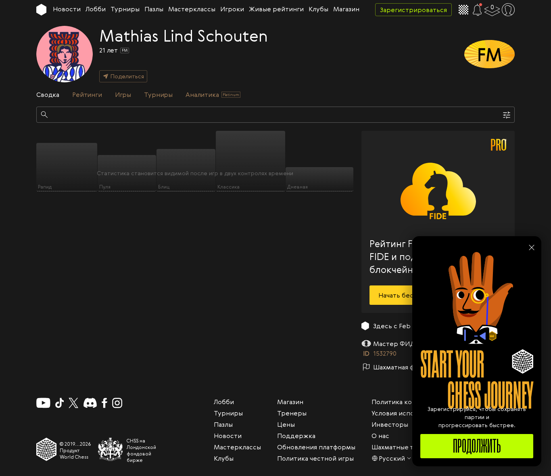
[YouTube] (43, 403)
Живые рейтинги (276, 9)
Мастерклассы (191, 9)
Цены (286, 424)
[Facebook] (105, 403)
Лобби (96, 9)
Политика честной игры (315, 458)
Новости (67, 9)
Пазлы (153, 9)
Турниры (125, 9)
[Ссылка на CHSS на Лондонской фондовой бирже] (110, 449)
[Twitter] (73, 403)
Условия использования (409, 413)
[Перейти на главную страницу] (41, 9)
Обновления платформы (316, 446)
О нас (380, 435)
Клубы (318, 9)
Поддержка (296, 435)
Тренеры (292, 413)
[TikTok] (59, 403)
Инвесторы (390, 424)
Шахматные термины (405, 446)
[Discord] (90, 403)
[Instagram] (117, 403)
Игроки (232, 9)
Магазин (346, 9)
